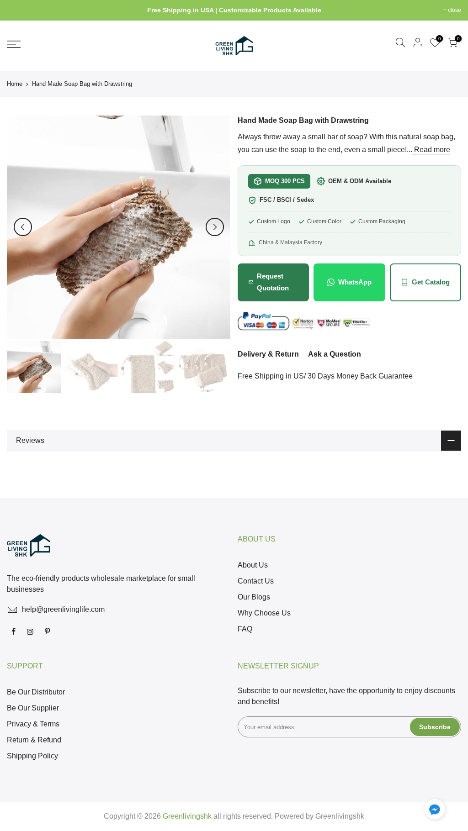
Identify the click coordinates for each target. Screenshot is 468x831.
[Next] (215, 227)
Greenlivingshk (339, 816)
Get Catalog (431, 282)
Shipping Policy (32, 756)
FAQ (245, 629)
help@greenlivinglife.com (63, 609)
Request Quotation (273, 282)
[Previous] (23, 227)
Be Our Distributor (36, 692)
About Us (253, 565)
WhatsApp (355, 282)
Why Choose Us (264, 613)
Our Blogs (254, 597)
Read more (431, 149)
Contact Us (256, 581)
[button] (435, 811)
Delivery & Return (268, 354)
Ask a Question (334, 354)
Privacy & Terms (33, 724)
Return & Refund (34, 740)
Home (14, 83)
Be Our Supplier (33, 708)
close (18, 10)
